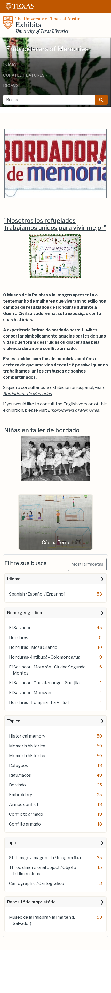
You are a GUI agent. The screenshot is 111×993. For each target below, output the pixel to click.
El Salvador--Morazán (30, 692)
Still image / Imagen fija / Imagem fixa (45, 857)
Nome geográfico (24, 612)
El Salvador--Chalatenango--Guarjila (44, 682)
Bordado (17, 785)
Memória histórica (27, 755)
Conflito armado (25, 824)
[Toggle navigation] (100, 25)
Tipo (11, 842)
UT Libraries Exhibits (42, 25)
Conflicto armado (26, 814)
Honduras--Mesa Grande (33, 647)
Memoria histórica (27, 745)
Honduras (18, 637)
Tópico (13, 721)
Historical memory (27, 736)
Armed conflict (23, 804)
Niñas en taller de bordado (42, 430)
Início (9, 65)
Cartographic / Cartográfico (36, 883)
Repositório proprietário (31, 902)
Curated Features (24, 75)
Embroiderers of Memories (73, 410)
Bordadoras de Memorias (27, 393)
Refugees (18, 765)
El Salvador (20, 627)
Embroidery (20, 794)
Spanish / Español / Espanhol (37, 594)
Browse (12, 85)
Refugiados (20, 775)
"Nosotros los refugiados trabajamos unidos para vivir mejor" (55, 224)
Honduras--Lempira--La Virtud (39, 702)
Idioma (13, 579)
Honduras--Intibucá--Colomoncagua (44, 657)
